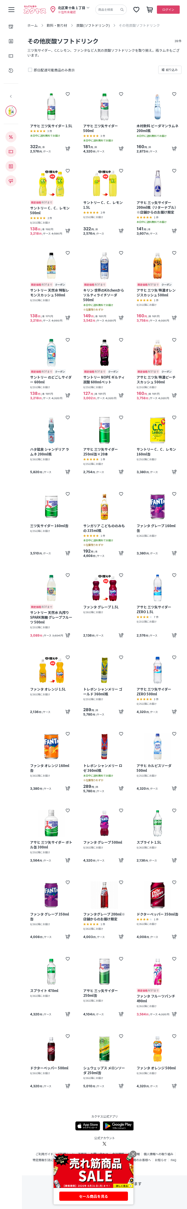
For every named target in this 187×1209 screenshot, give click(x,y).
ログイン (168, 9)
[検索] (122, 10)
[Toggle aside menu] (11, 9)
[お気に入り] (136, 9)
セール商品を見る (93, 1196)
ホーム (32, 25)
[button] (67, 94)
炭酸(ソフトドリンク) (93, 25)
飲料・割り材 (57, 25)
